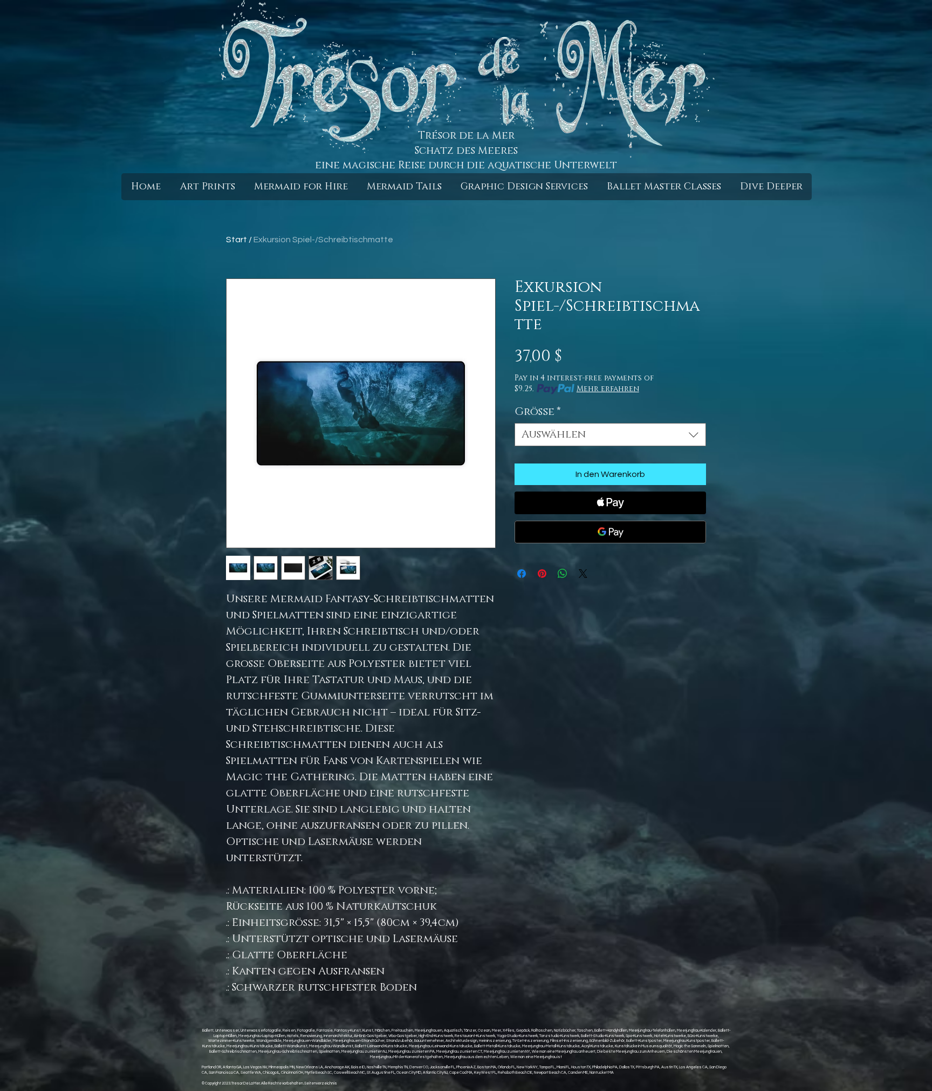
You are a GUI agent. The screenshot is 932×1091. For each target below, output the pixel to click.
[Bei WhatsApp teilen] (562, 573)
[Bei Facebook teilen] (521, 573)
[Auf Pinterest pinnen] (542, 573)
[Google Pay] (610, 532)
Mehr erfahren (608, 389)
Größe (538, 412)
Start (236, 239)
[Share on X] (583, 573)
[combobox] (610, 434)
